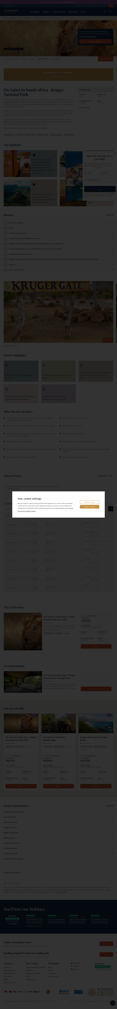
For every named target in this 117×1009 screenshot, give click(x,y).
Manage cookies (89, 502)
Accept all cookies (89, 507)
